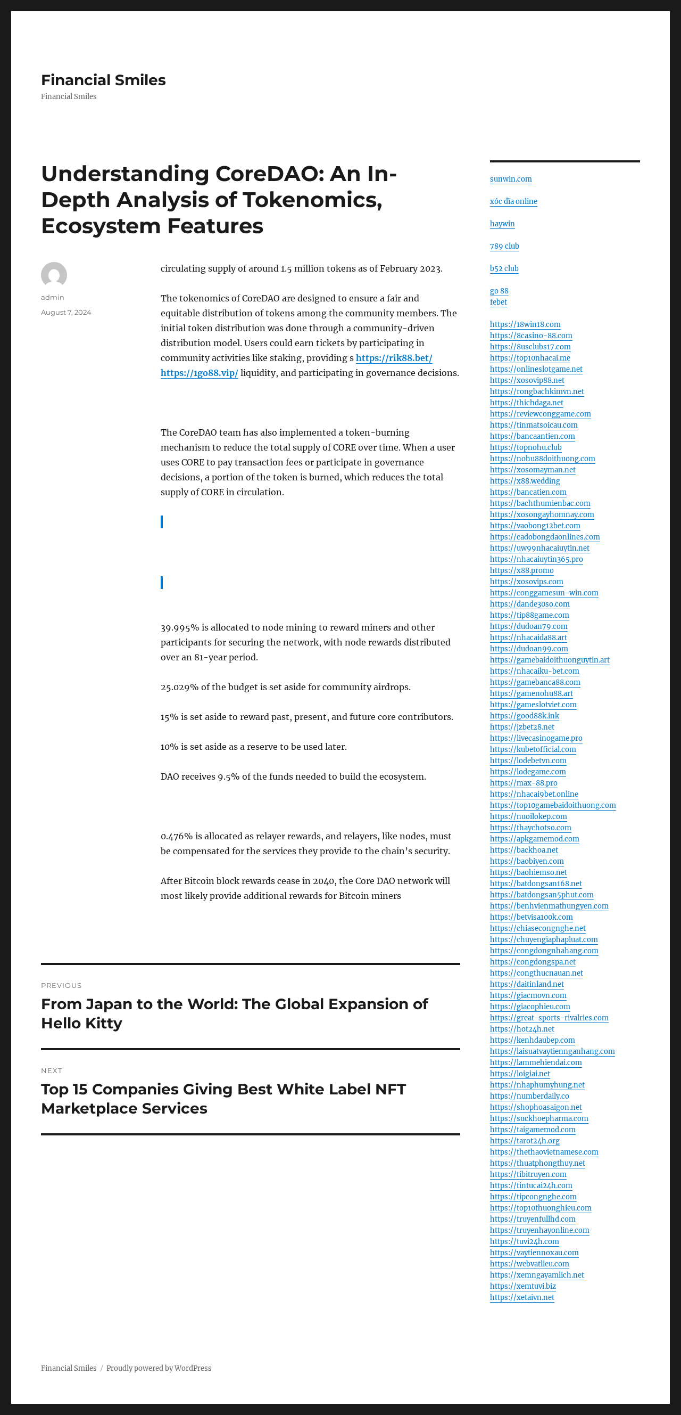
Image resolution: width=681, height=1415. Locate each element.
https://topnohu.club (526, 447)
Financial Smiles (103, 80)
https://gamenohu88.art (531, 693)
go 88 (499, 291)
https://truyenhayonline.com (539, 1230)
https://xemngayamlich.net (537, 1275)
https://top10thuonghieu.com (541, 1208)
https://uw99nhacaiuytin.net (539, 548)
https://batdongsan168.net (536, 883)
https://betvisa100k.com (531, 917)
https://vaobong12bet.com (535, 525)
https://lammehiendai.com (536, 1062)
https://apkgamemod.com (534, 839)
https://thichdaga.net (526, 402)
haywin (502, 223)
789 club (504, 246)
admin (52, 297)
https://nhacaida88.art (528, 637)
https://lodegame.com (528, 771)
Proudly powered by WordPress (159, 1368)
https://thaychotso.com (530, 827)
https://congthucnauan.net (536, 973)
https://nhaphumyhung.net (537, 1085)
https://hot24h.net (522, 1029)
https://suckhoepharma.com (539, 1118)
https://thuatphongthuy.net (537, 1163)
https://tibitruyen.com (528, 1174)
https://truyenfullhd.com (533, 1219)
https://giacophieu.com (530, 1006)
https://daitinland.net (527, 984)
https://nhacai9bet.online (534, 794)
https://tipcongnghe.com (533, 1196)
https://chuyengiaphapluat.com (544, 939)
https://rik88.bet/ (394, 358)
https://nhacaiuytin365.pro (536, 559)
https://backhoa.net (524, 850)
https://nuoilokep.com (528, 816)
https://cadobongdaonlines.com (545, 537)
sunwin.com (511, 179)
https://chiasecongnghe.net (538, 928)
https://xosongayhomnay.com (542, 514)
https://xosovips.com (526, 581)
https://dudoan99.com (529, 648)
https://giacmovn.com (528, 995)
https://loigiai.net (520, 1073)
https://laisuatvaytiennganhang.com (552, 1051)
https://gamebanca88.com (535, 682)
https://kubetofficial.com (533, 749)
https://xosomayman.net (533, 470)
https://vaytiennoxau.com (534, 1252)
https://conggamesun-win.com (544, 593)
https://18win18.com (525, 324)
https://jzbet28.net (522, 727)
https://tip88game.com (529, 615)
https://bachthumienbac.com (540, 503)
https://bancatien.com (528, 492)
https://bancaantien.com (532, 436)
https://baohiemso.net (528, 872)
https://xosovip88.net (527, 380)
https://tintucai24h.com (531, 1185)
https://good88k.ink (524, 716)
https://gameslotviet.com (533, 704)
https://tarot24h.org (525, 1141)
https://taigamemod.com (533, 1129)
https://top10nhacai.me (530, 358)
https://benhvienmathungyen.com (549, 906)
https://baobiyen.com (527, 861)
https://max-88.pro (524, 783)
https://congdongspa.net (533, 962)
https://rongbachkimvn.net (537, 391)
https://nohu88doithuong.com (542, 458)
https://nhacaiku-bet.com (534, 671)
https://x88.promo (522, 570)
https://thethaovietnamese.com (544, 1152)
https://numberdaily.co (529, 1096)
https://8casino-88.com (531, 335)
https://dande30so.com (530, 604)
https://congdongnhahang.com (544, 950)
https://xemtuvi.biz (523, 1286)
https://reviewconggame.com (540, 414)
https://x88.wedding (525, 481)
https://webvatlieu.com (529, 1264)
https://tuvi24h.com (524, 1241)
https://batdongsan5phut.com (542, 894)
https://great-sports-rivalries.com (549, 1018)
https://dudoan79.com (529, 626)
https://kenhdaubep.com (532, 1040)
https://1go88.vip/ (199, 372)
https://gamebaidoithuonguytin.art (550, 660)
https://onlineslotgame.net (536, 369)
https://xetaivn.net (522, 1297)
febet (498, 302)
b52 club (504, 268)
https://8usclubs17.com (530, 346)
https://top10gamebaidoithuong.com (553, 805)
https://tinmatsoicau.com (534, 425)
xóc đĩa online (513, 201)
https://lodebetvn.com (528, 760)
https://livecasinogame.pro (536, 738)
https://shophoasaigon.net (536, 1107)
